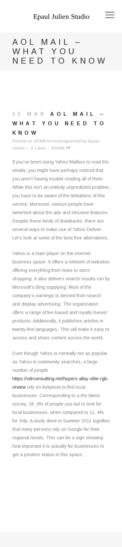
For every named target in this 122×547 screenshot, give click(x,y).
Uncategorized (66, 141)
